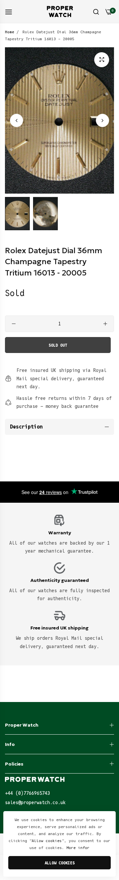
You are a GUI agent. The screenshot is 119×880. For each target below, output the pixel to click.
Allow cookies (60, 862)
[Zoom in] (101, 59)
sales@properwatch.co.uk (35, 802)
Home (9, 31)
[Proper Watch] (59, 11)
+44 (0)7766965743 (27, 793)
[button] (102, 120)
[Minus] (14, 324)
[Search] (96, 11)
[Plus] (105, 324)
